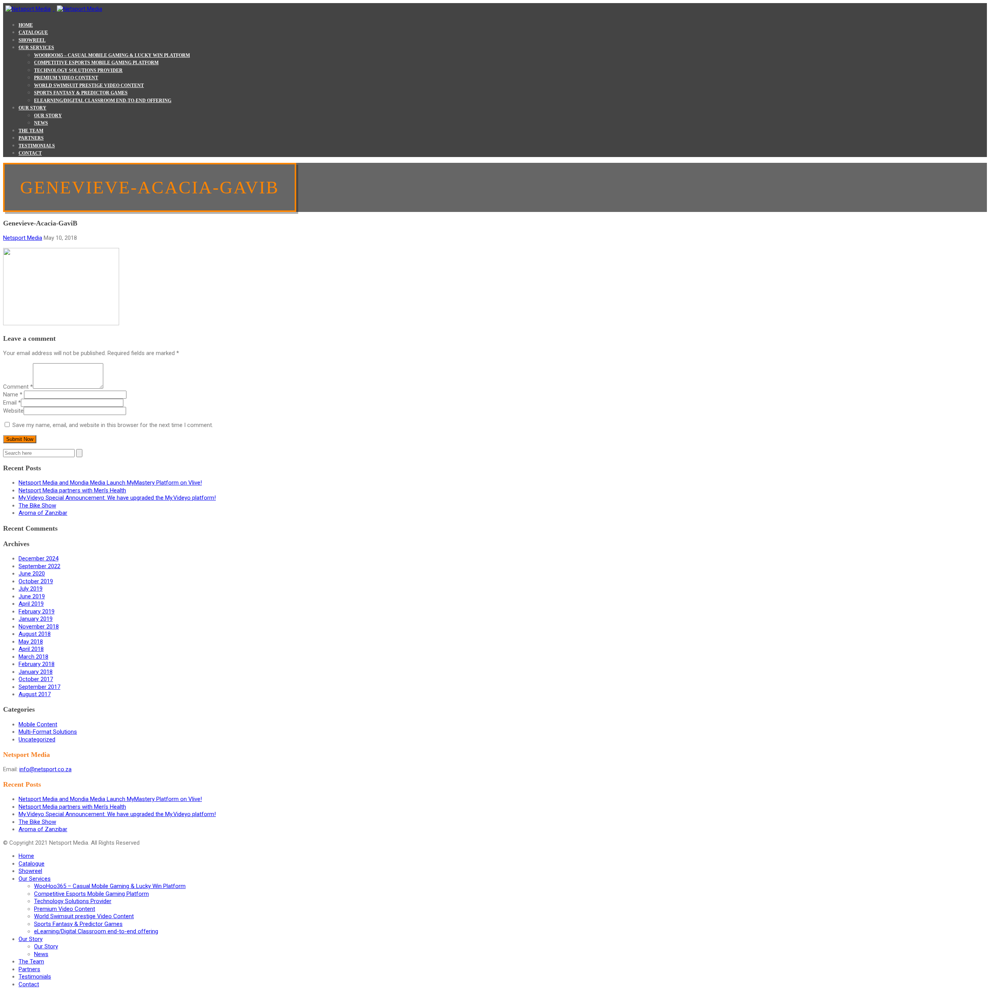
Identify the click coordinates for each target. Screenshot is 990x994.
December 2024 (38, 558)
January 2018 (36, 671)
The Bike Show (37, 505)
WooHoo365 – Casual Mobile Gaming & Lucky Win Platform (112, 55)
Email (12, 402)
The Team (31, 130)
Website (13, 410)
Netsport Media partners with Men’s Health (72, 490)
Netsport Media (22, 237)
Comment (18, 386)
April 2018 (31, 649)
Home (26, 25)
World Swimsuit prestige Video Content (89, 85)
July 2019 (31, 588)
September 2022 (39, 566)
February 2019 (37, 611)
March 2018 (33, 656)
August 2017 (35, 694)
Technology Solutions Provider (78, 70)
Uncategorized (37, 739)
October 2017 (36, 679)
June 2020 (32, 573)
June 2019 (32, 596)
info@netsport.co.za (45, 769)
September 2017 (39, 686)
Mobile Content (38, 724)
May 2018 (31, 641)
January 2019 (36, 618)
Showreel (32, 40)
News (41, 123)
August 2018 (35, 633)
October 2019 (36, 581)
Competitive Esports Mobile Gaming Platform (96, 62)
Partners (31, 138)
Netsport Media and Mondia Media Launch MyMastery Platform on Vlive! (110, 482)
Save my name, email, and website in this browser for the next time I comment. (112, 425)
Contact (30, 153)
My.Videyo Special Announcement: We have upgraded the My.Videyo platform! (117, 497)
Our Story (32, 108)
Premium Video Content (66, 77)
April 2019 (31, 603)
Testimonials (37, 146)
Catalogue (33, 32)
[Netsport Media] (53, 8)
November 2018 (39, 626)
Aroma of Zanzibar (43, 512)
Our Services (36, 47)
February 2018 (37, 664)
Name (12, 394)
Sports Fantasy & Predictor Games (81, 93)
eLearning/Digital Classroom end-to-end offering (102, 100)
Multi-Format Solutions (48, 731)
